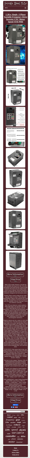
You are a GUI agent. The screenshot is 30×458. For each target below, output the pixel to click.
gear (18, 419)
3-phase (23, 425)
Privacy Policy (15, 452)
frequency (10, 420)
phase (14, 439)
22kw (22, 415)
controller (11, 436)
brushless (23, 420)
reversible (14, 427)
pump (15, 417)
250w (19, 417)
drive (23, 436)
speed (14, 429)
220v (7, 429)
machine (12, 422)
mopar (8, 427)
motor (12, 441)
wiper (18, 415)
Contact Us (15, 450)
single (19, 422)
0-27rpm (13, 415)
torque (23, 417)
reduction (20, 439)
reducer (17, 425)
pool (9, 439)
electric (22, 430)
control (9, 417)
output (19, 427)
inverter (19, 442)
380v (23, 427)
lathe (24, 422)
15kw (18, 436)
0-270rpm (9, 425)
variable (18, 432)
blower (9, 415)
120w (7, 422)
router (8, 433)
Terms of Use (15, 454)
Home (15, 448)
